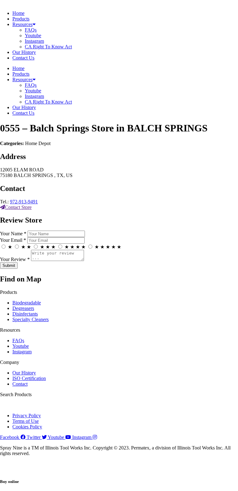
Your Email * (13, 240)
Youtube (33, 35)
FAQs (31, 30)
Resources (22, 24)
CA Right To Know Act (48, 46)
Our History (24, 52)
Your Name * (13, 233)
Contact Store (18, 207)
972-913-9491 (24, 201)
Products (20, 18)
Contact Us (23, 57)
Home (18, 13)
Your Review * (15, 259)
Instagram (34, 41)
